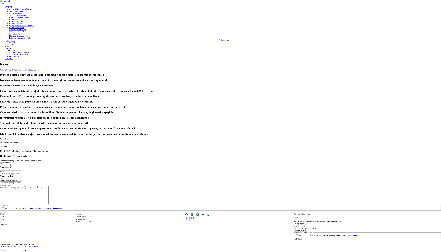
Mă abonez (298, 239)
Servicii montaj (14, 34)
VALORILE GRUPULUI (18, 54)
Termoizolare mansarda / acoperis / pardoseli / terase (19, 16)
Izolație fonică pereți (16, 24)
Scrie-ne (3, 212)
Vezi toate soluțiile (225, 40)
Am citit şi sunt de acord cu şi (34, 208)
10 (6, 139)
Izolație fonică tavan (16, 28)
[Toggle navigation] (3, 3)
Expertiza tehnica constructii (19, 38)
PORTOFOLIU (10, 42)
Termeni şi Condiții (326, 235)
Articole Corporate (7, 70)
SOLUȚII (8, 7)
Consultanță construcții (17, 30)
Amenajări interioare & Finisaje (20, 9)
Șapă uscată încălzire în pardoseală (21, 26)
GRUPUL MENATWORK (19, 52)
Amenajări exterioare (16, 13)
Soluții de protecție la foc (18, 32)
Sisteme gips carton (16, 11)
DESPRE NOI (10, 50)
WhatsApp (35, 246)
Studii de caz (31, 70)
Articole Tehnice (20, 70)
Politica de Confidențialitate (54, 208)
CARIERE (9, 48)
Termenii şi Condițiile (33, 208)
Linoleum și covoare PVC (18, 36)
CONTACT (9, 59)
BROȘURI (9, 44)
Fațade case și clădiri (16, 21)
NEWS (7, 46)
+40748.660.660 (190, 218)
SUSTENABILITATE (17, 57)
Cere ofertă (6, 246)
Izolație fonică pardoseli (17, 19)
